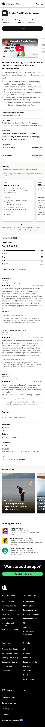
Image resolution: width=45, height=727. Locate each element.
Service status (29, 679)
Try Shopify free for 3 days (22, 574)
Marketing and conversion (8, 624)
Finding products (9, 606)
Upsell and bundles (31, 614)
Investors (27, 658)
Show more (5, 311)
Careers (26, 653)
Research (6, 671)
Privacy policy (7, 427)
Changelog (23, 459)
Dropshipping (28, 601)
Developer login (8, 697)
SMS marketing (8, 155)
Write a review (9, 269)
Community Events (10, 662)
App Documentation (10, 437)
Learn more (21, 176)
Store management (10, 630)
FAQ (3, 431)
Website (5, 449)
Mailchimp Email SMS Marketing (21, 538)
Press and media (30, 662)
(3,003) (21, 22)
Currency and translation (28, 632)
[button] (22, 532)
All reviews (23, 269)
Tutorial (5, 434)
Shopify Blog (7, 666)
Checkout (6, 134)
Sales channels (8, 601)
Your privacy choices (10, 720)
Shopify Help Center (10, 649)
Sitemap (5, 714)
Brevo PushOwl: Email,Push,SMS (21, 549)
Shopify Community (10, 658)
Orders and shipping (10, 614)
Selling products (9, 610)
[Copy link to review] (11, 278)
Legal (25, 675)
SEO (25, 623)
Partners (26, 666)
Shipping (26, 627)
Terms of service (9, 703)
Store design (7, 619)
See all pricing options (33, 230)
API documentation (10, 653)
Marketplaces (29, 606)
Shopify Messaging (16, 529)
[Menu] (42, 4)
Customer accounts (19, 134)
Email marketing (8, 148)
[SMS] (22, 224)
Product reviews (30, 610)
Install (22, 29)
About (25, 649)
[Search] (37, 4)
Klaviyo (31, 22)
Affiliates (27, 671)
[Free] (21, 224)
